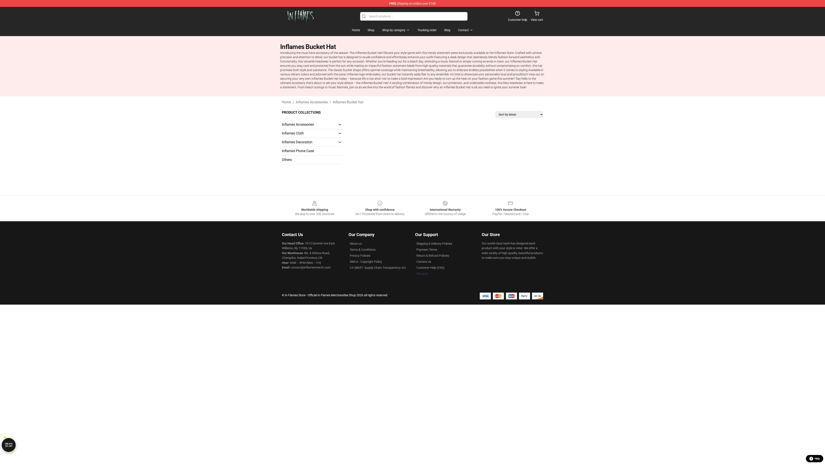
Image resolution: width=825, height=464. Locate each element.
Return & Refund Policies (432, 255)
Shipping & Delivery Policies (434, 243)
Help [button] (817, 458)
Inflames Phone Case (298, 151)
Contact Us (423, 261)
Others (287, 160)
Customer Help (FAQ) (430, 267)
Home (286, 102)
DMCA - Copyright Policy (366, 261)
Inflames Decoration (297, 142)
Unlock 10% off (8, 445)
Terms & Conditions (363, 249)
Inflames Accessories (312, 102)
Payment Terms (426, 249)
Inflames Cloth (293, 133)
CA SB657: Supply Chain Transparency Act (378, 267)
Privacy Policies (360, 255)
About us (356, 243)
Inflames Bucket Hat (348, 102)
